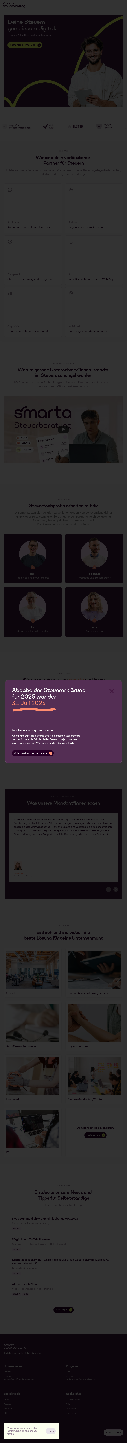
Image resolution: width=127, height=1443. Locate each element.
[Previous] (108, 889)
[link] (33, 973)
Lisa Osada (18, 873)
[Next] (115, 889)
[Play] (63, 429)
